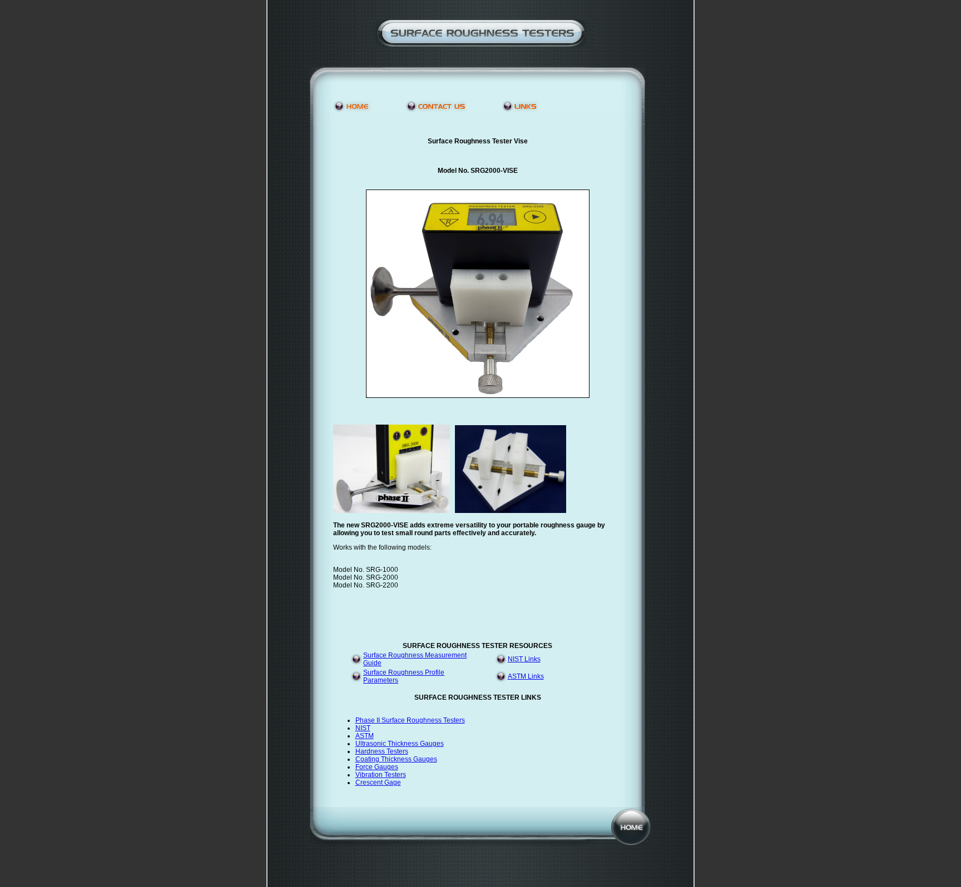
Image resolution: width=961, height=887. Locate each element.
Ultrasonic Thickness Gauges (399, 744)
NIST (362, 728)
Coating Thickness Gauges (396, 759)
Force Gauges (376, 767)
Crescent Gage (378, 782)
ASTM (364, 736)
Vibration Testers (380, 775)
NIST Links (524, 659)
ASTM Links (526, 676)
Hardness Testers (381, 751)
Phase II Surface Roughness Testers (410, 720)
